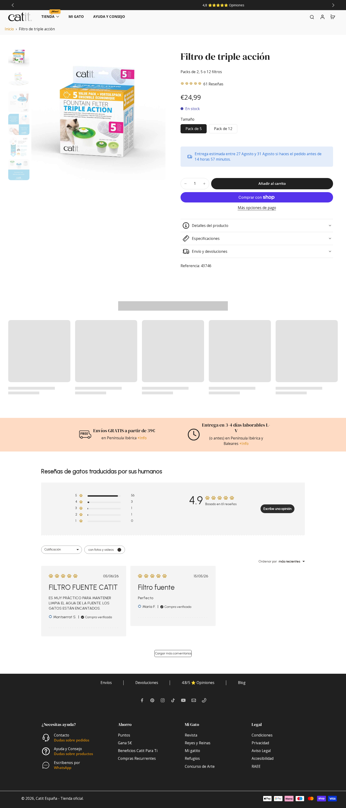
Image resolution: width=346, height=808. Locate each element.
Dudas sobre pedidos (71, 740)
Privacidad (260, 743)
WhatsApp (62, 767)
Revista (191, 735)
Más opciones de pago (257, 208)
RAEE (256, 766)
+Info (142, 438)
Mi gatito (192, 750)
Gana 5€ (125, 743)
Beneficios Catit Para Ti (137, 750)
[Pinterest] (152, 700)
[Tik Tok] (173, 700)
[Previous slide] (12, 5)
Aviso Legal (261, 750)
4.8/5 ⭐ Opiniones (198, 682)
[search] (312, 16)
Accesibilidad (263, 758)
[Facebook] (142, 700)
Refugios (192, 758)
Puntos (124, 735)
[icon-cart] (332, 16)
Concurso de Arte (200, 766)
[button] (272, 183)
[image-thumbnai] (18, 56)
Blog (241, 682)
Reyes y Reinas (197, 743)
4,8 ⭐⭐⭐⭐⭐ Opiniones (173, 5)
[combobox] (61, 550)
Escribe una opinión (277, 509)
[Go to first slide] (333, 5)
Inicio (9, 29)
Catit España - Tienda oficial (59, 798)
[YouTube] (183, 700)
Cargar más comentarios (173, 653)
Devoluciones (146, 682)
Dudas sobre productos (73, 753)
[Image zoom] (98, 113)
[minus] (185, 183)
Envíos (106, 682)
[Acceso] (322, 16)
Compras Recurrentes (137, 758)
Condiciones (262, 735)
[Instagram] (162, 700)
